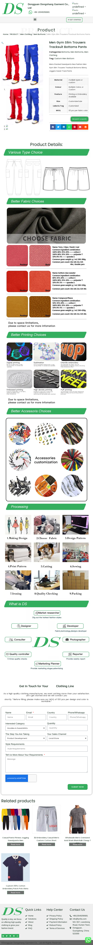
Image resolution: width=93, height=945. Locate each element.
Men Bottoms (39, 34)
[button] (35, 19)
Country (51, 713)
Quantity (51, 723)
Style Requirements (14, 744)
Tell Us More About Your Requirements (24, 755)
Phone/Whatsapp (76, 713)
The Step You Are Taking (17, 734)
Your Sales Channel (56, 734)
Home (5, 34)
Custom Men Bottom (64, 58)
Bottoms (65, 52)
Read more (15, 844)
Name (8, 713)
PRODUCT (14, 34)
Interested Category (15, 724)
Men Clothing (26, 34)
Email (29, 713)
